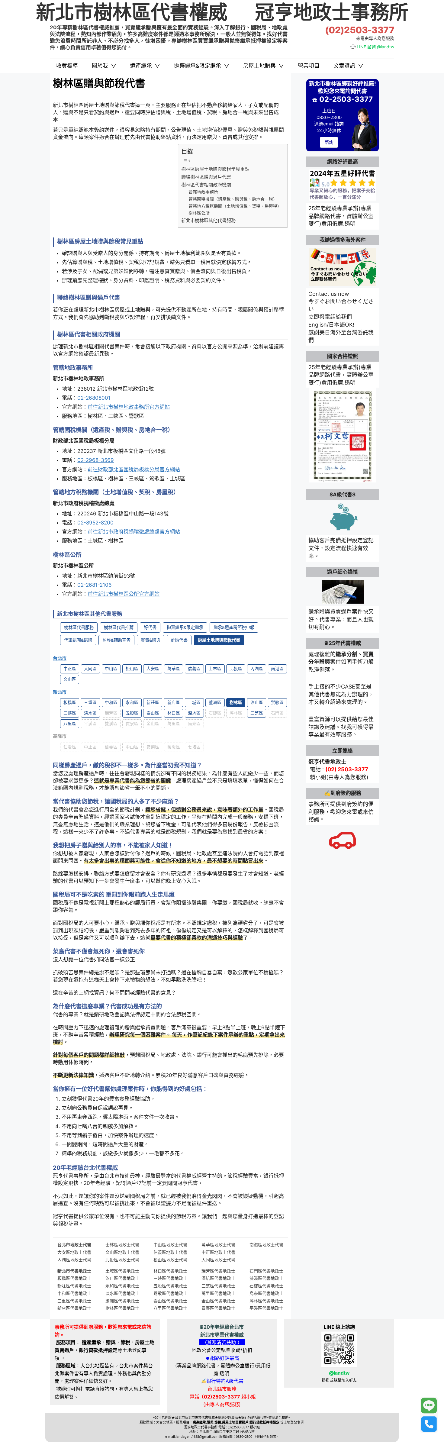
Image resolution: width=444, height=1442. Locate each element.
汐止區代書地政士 (122, 1278)
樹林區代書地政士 (122, 1308)
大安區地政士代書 (74, 1252)
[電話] (429, 1424)
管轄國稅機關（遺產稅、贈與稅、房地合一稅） (232, 199)
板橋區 (69, 702)
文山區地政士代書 (122, 1252)
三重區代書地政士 (74, 1300)
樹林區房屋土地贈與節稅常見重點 (215, 169)
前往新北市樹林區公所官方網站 (123, 594)
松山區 (132, 668)
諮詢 (328, 142)
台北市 (59, 658)
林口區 (173, 713)
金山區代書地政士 (218, 1300)
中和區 (111, 702)
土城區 (194, 702)
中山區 (111, 668)
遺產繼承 (145, 66)
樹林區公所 (199, 213)
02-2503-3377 (346, 99)
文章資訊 (348, 66)
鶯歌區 (277, 702)
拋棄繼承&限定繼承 (201, 66)
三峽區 (69, 713)
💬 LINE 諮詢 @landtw (372, 46)
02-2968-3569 (95, 460)
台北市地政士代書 (74, 1244)
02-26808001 (94, 398)
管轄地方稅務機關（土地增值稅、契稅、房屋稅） (235, 206)
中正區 (69, 668)
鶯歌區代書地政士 (170, 1293)
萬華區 (173, 668)
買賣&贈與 (150, 640)
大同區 (90, 668)
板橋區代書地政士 (74, 1278)
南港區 (277, 668)
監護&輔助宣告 (116, 640)
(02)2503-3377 (359, 30)
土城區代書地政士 (122, 1270)
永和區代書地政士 (122, 1285)
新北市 (59, 692)
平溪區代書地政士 (266, 1308)
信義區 (194, 668)
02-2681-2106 (94, 585)
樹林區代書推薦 (119, 627)
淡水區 (90, 713)
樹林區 (236, 702)
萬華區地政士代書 (218, 1244)
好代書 (150, 627)
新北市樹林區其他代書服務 (208, 220)
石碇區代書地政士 (266, 1285)
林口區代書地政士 (170, 1270)
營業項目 (309, 66)
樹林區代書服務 (79, 627)
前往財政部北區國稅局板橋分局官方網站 (134, 469)
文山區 (69, 679)
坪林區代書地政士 (266, 1300)
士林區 (215, 668)
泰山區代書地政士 (170, 1300)
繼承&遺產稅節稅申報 (234, 627)
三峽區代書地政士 (170, 1278)
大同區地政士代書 (218, 1259)
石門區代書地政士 (266, 1270)
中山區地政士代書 (170, 1244)
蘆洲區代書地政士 (122, 1300)
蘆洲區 (215, 702)
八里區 (69, 723)
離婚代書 (179, 640)
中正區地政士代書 (218, 1252)
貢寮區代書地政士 (218, 1308)
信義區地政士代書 (170, 1252)
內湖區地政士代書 (74, 1259)
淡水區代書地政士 (122, 1293)
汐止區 (256, 702)
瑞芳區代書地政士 (218, 1270)
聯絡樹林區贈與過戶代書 (206, 177)
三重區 (90, 702)
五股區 (132, 713)
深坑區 (194, 713)
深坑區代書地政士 (218, 1278)
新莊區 (152, 702)
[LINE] (429, 1406)
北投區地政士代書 (122, 1259)
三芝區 (256, 713)
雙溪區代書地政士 (266, 1278)
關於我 (104, 66)
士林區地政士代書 (122, 1244)
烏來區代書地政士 (266, 1293)
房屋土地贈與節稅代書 (219, 640)
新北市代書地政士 (74, 1270)
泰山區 (152, 713)
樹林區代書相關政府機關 (206, 185)
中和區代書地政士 (74, 1293)
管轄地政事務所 (203, 191)
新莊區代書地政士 (74, 1285)
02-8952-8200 (95, 523)
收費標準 (67, 66)
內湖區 (256, 668)
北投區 (236, 668)
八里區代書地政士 (170, 1308)
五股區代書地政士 (170, 1285)
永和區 (132, 702)
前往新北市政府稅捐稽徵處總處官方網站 (134, 532)
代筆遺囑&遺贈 (78, 640)
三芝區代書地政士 (218, 1285)
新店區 (173, 702)
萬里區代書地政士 (218, 1293)
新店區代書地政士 (74, 1308)
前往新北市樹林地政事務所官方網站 (129, 407)
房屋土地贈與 (263, 66)
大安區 (152, 668)
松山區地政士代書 (170, 1259)
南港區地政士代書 (266, 1244)
